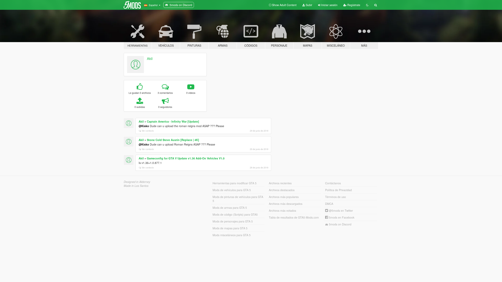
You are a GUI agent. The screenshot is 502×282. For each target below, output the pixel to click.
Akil (150, 58)
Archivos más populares (284, 197)
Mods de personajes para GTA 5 (233, 221)
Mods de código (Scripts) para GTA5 (235, 214)
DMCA (329, 204)
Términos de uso (335, 197)
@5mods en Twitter (340, 210)
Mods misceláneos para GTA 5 (232, 235)
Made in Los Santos (136, 186)
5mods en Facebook (341, 217)
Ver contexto (148, 130)
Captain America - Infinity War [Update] (173, 121)
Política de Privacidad (338, 190)
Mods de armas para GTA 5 (230, 208)
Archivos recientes (280, 183)
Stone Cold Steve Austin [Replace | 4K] (173, 140)
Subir (308, 5)
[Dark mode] (367, 5)
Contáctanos (333, 183)
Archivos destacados (282, 190)
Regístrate (353, 5)
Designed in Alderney (137, 182)
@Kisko (144, 126)
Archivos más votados (282, 210)
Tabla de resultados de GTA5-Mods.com (294, 217)
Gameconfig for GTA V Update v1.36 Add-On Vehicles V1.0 (186, 158)
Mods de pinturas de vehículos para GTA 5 (238, 199)
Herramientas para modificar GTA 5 (234, 183)
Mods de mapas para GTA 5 (230, 228)
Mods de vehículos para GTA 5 (232, 190)
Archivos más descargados (285, 204)
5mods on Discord (339, 224)
